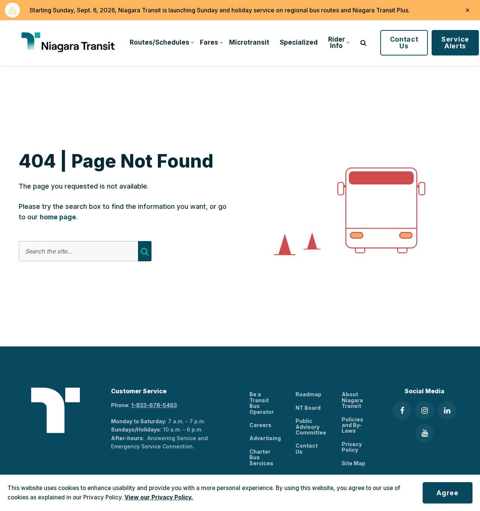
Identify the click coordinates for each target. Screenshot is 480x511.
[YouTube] (424, 433)
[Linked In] (447, 410)
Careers (260, 425)
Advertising (265, 438)
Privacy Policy (352, 447)
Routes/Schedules (159, 42)
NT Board (308, 408)
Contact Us (404, 42)
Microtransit (249, 42)
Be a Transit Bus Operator (261, 403)
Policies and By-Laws (352, 425)
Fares (209, 42)
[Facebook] (402, 410)
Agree (447, 493)
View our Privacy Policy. (158, 497)
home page (58, 217)
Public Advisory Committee (311, 427)
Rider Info (336, 42)
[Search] (144, 251)
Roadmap (308, 394)
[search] (363, 42)
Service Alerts (455, 42)
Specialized (299, 42)
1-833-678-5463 (154, 405)
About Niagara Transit (352, 400)
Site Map (353, 463)
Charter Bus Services (261, 457)
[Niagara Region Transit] (69, 42)
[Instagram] (424, 410)
